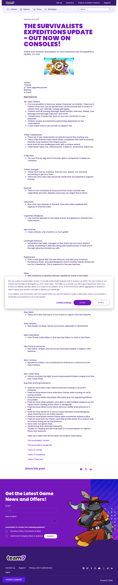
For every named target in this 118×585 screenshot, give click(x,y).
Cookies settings (63, 302)
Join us (59, 3)
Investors (70, 3)
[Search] (110, 9)
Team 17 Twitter (35, 450)
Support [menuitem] (22, 568)
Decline (101, 302)
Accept (82, 302)
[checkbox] (31, 534)
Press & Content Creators (89, 3)
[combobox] (96, 9)
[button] (59, 66)
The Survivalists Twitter (38, 440)
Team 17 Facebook (36, 454)
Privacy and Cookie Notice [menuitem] (41, 568)
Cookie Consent (14, 579)
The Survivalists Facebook (40, 445)
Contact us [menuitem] (10, 568)
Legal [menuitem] (7, 572)
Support (107, 3)
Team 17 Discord (35, 459)
